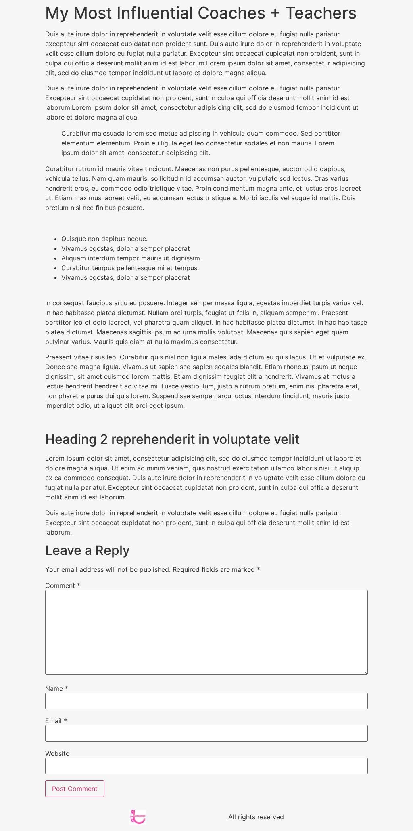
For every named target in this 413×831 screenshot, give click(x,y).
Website (57, 753)
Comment (62, 585)
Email (56, 721)
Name (56, 688)
